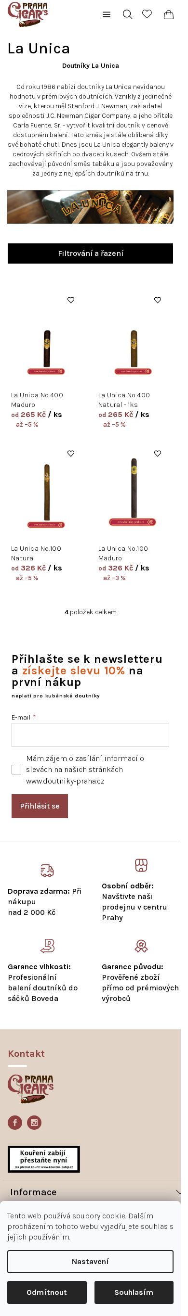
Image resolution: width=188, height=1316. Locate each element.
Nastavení (90, 1261)
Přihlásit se (40, 805)
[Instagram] (34, 1122)
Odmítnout (47, 1292)
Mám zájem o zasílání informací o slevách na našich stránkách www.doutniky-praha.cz (85, 769)
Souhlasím (133, 1292)
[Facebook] (15, 1122)
